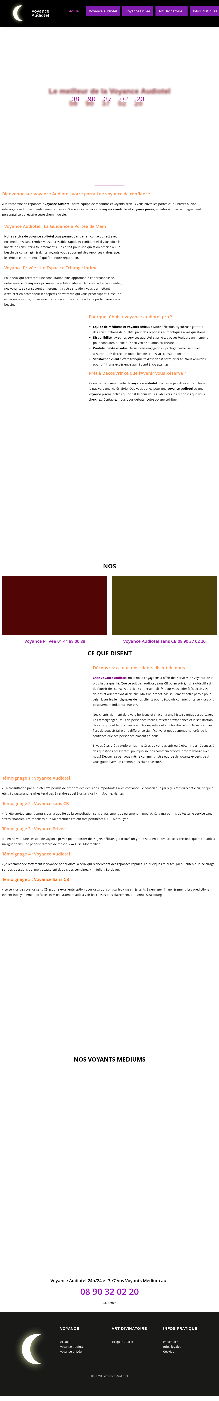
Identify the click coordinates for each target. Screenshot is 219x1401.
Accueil (74, 11)
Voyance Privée (138, 11)
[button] (171, 11)
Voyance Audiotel (40, 13)
